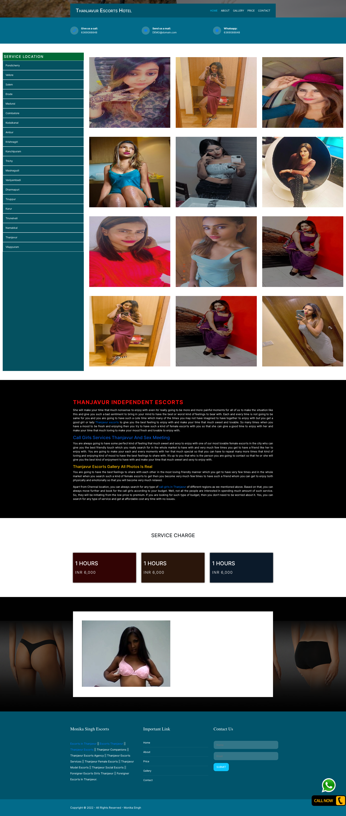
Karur (9, 208)
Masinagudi (12, 170)
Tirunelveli (11, 218)
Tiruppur (11, 199)
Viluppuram (12, 246)
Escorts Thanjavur (111, 743)
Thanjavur (11, 237)
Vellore (9, 74)
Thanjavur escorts (107, 422)
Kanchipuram (13, 151)
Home (214, 10)
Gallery (238, 10)
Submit (221, 766)
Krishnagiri (12, 141)
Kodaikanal (12, 122)
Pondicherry (13, 65)
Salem (9, 84)
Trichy (9, 160)
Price (251, 10)
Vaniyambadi (13, 180)
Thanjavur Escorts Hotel (104, 10)
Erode (9, 94)
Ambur (9, 132)
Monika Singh (132, 807)
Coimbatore (12, 113)
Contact (264, 10)
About (225, 10)
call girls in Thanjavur (172, 486)
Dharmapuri (12, 189)
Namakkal (11, 227)
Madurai (10, 103)
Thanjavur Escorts (82, 749)
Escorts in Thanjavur (83, 743)
